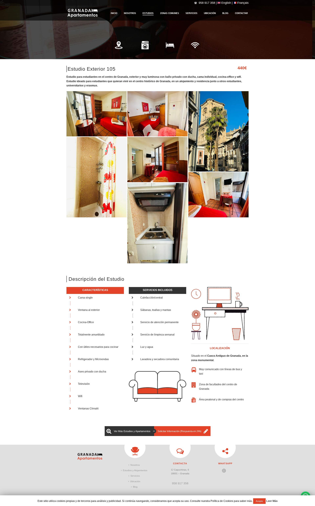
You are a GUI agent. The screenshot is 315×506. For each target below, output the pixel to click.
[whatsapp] (224, 471)
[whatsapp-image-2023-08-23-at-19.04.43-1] (157, 113)
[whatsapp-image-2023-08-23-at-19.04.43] (218, 131)
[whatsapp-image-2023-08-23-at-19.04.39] (96, 113)
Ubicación (210, 13)
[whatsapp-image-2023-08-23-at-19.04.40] (157, 223)
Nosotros (130, 13)
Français (242, 2)
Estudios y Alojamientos (135, 470)
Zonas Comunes (169, 13)
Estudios (148, 13)
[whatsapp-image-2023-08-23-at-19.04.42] (96, 177)
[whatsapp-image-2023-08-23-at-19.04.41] (218, 194)
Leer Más (272, 501)
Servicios (191, 13)
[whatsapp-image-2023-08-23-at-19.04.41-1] (157, 159)
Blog (225, 13)
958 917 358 (207, 2)
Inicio (114, 13)
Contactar (241, 13)
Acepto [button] (259, 501)
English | (226, 2)
